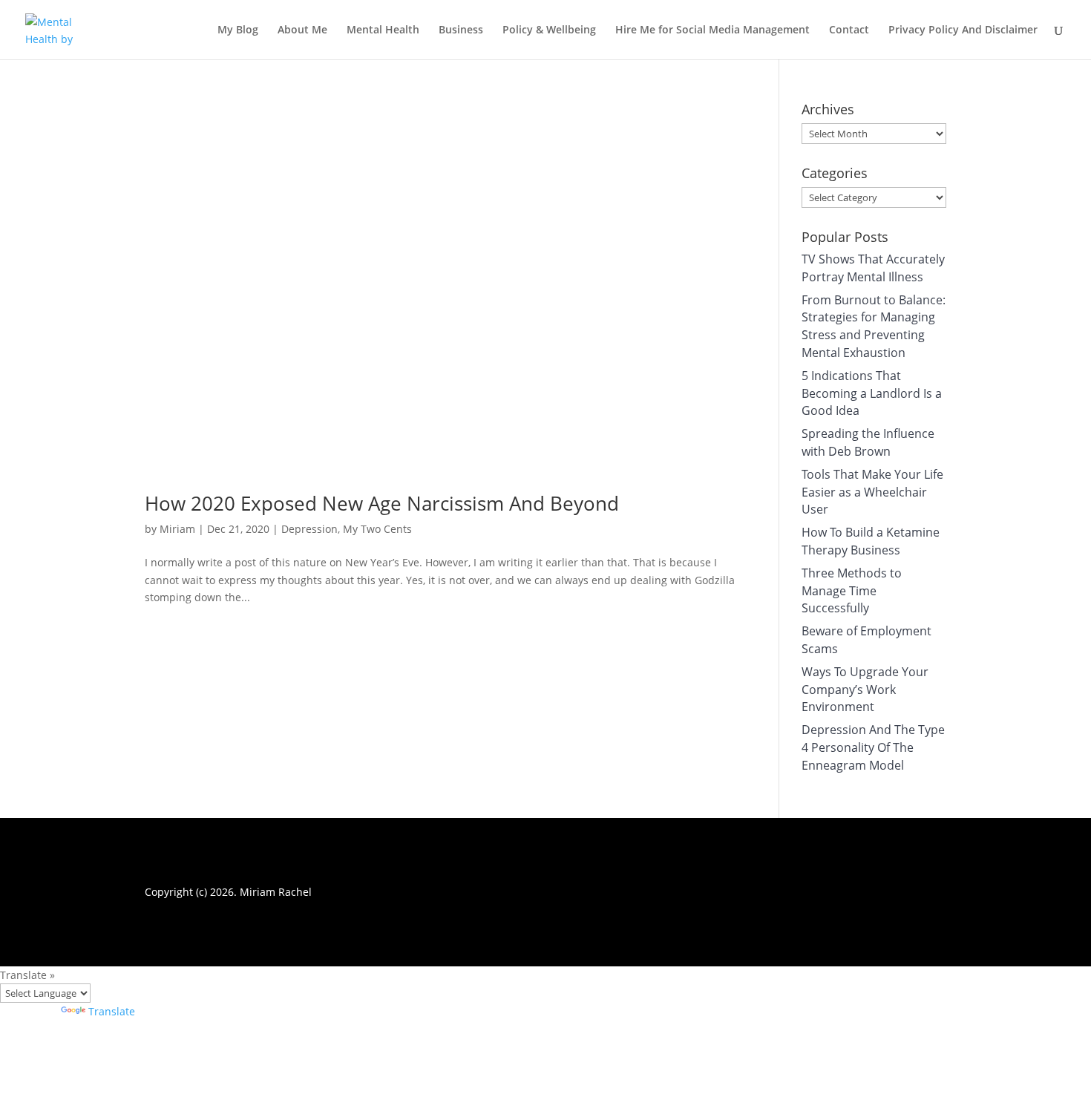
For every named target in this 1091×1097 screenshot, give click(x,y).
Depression (309, 529)
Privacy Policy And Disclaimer (963, 30)
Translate (111, 1011)
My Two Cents (377, 529)
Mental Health (383, 30)
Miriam (177, 529)
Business (461, 30)
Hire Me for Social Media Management (712, 30)
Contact (849, 30)
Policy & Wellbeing (549, 30)
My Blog (237, 30)
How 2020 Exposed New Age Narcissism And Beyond (382, 503)
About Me (302, 30)
